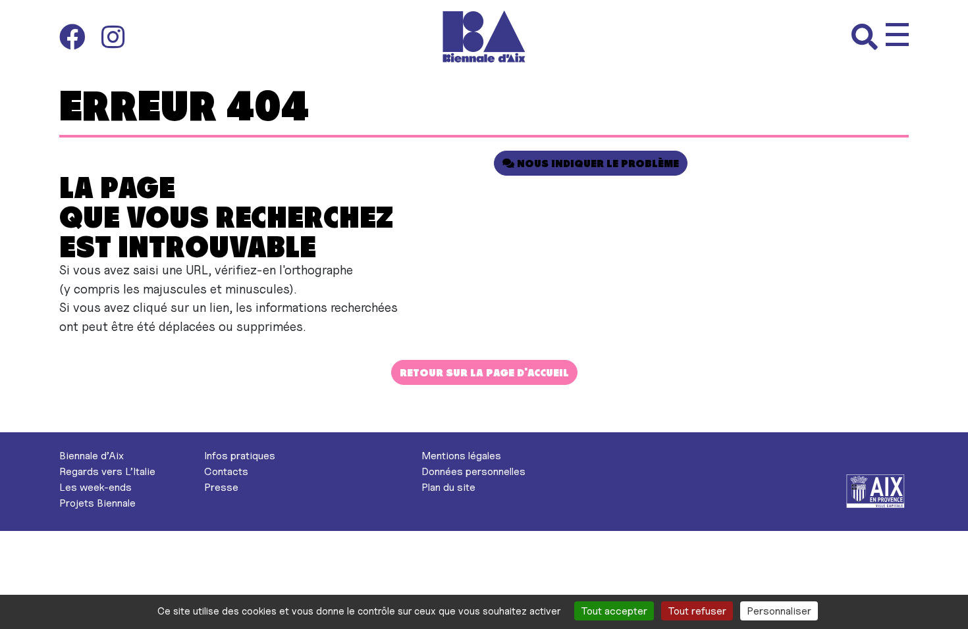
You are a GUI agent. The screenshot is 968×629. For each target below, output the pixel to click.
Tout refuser (697, 611)
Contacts (226, 471)
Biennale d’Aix (91, 455)
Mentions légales (461, 455)
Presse (221, 487)
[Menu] (897, 34)
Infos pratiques (239, 455)
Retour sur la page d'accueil (484, 372)
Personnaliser (779, 611)
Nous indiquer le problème (596, 163)
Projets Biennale (97, 503)
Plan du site (448, 487)
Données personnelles (473, 471)
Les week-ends (95, 487)
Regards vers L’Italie (107, 471)
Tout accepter (614, 611)
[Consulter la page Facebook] (80, 37)
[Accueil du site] (484, 36)
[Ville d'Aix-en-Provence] (876, 490)
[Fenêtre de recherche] (868, 37)
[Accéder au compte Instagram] (112, 37)
